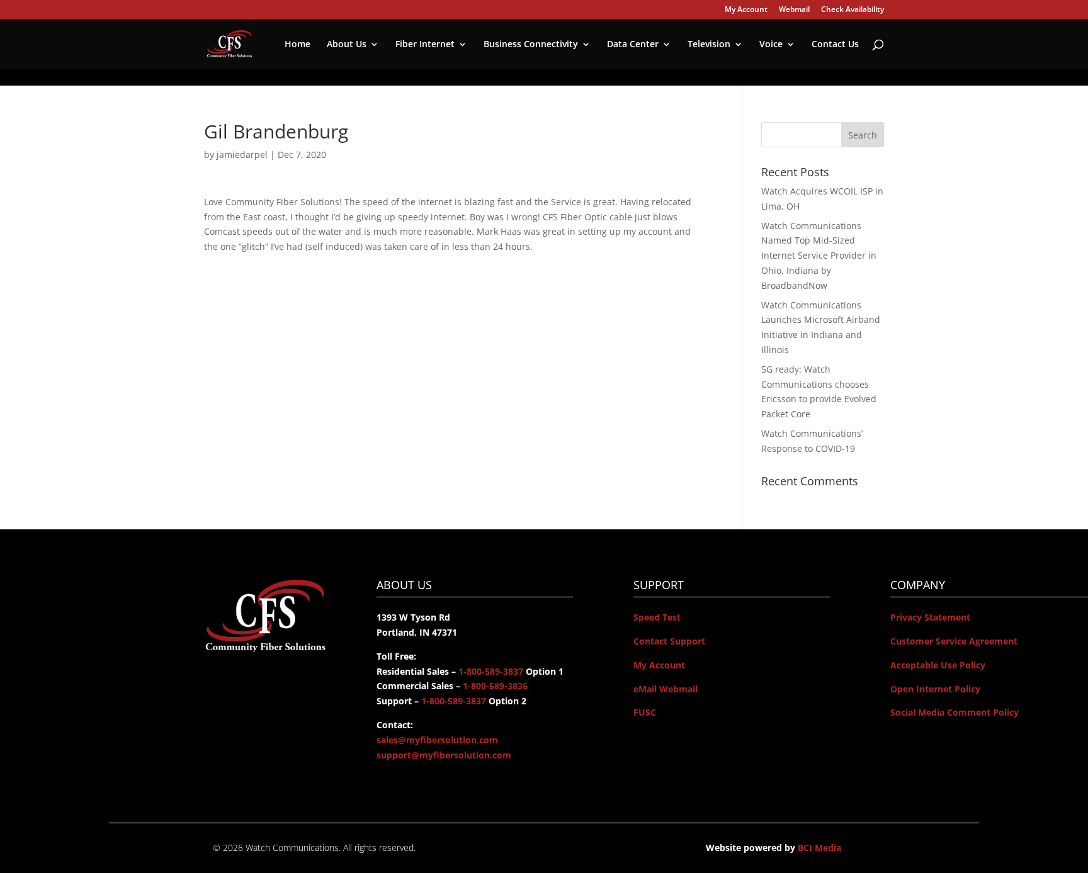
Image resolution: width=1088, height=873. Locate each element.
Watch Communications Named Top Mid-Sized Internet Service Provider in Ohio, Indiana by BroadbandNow (818, 255)
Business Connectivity (531, 45)
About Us (346, 45)
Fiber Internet (425, 45)
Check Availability (852, 10)
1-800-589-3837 (489, 671)
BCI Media (819, 847)
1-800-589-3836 (494, 686)
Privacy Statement (930, 617)
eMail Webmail (665, 689)
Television (709, 45)
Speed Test (657, 617)
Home (297, 45)
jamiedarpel (242, 155)
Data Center (633, 45)
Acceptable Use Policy (937, 665)
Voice (771, 45)
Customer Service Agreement (953, 641)
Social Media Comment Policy (954, 712)
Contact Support (669, 641)
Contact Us (835, 45)
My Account (746, 10)
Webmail (794, 10)
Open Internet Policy (935, 689)
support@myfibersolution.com (444, 755)
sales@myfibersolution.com (437, 740)
